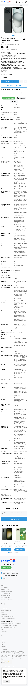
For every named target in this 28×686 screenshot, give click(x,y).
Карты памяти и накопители (8, 618)
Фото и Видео (4, 601)
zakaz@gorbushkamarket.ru (10, 571)
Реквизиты (3, 642)
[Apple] (24, 39)
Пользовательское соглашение (9, 625)
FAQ (2, 644)
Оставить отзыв (14, 519)
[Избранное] (21, 81)
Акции (2, 585)
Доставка (22, 98)
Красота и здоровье (6, 610)
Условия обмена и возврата (8, 627)
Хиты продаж (4, 587)
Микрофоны (4, 604)
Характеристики (10, 98)
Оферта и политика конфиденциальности (11, 623)
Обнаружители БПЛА (6, 591)
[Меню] (2, 2)
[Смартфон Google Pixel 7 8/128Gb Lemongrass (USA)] (20, 534)
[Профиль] (19, 2)
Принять (6, 681)
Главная (2, 5)
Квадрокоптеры (5, 589)
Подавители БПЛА (5, 593)
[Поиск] (13, 2)
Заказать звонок (6, 567)
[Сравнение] (25, 81)
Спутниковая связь (6, 597)
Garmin (2, 606)
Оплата (15, 101)
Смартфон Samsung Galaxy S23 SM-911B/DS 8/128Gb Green (6, 544)
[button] (13, 35)
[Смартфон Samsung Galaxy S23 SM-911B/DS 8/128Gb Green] (7, 534)
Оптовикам (3, 646)
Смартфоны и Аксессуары (17, 5)
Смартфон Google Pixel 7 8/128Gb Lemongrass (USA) (20, 544)
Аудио (2, 612)
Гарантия (3, 633)
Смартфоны (18, 92)
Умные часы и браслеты (7, 599)
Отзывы (3, 640)
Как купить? (4, 631)
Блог (2, 629)
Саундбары (4, 614)
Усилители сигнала (6, 595)
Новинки (3, 583)
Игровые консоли (5, 608)
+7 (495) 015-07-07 (7, 565)
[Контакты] (16, 2)
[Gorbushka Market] (7, 2)
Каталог (7, 5)
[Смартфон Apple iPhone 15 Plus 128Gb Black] (14, 20)
